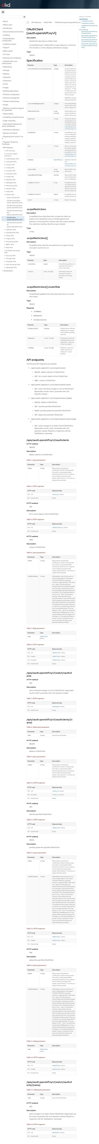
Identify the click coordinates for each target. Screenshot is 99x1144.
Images (6, 88)
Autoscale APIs (11, 162)
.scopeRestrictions (87, 21)
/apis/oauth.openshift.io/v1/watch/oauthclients (89, 36)
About (5, 21)
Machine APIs (10, 180)
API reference (8, 148)
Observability (8, 114)
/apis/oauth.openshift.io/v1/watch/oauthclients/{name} (89, 45)
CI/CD (5, 84)
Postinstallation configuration (8, 40)
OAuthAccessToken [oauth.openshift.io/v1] (14, 202)
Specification (83, 19)
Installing (6, 35)
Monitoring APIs (11, 186)
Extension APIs (11, 174)
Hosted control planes (11, 101)
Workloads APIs (11, 268)
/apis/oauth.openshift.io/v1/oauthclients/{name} (89, 40)
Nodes (5, 105)
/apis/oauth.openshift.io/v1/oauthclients (89, 32)
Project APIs (10, 239)
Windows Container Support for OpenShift (13, 109)
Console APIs (10, 171)
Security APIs (10, 256)
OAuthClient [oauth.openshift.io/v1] (14, 219)
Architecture (7, 28)
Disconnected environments (13, 32)
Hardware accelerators (11, 130)
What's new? (7, 25)
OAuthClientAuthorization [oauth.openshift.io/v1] (14, 213)
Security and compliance (12, 58)
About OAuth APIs (13, 198)
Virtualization (8, 271)
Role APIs (9, 248)
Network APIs (10, 189)
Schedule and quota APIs (12, 252)
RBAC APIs (10, 245)
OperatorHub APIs (12, 233)
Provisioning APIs (12, 242)
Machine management (11, 98)
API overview (10, 151)
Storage (6, 70)
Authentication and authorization (9, 62)
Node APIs (9, 192)
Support (6, 47)
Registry (6, 74)
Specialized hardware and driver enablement (12, 125)
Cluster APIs (10, 165)
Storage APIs (10, 258)
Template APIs (11, 261)
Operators (7, 77)
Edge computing (9, 121)
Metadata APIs (11, 183)
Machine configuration (11, 94)
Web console (8, 51)
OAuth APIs (48, 22)
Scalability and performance (13, 117)
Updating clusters (9, 44)
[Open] (2, 12)
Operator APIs (11, 230)
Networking (7, 67)
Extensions (7, 81)
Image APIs (10, 177)
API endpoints (83, 30)
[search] (24, 17)
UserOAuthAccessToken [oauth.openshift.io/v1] (14, 225)
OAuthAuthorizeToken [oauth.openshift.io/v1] (14, 207)
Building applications (10, 91)
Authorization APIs (12, 159)
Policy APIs (10, 236)
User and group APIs (13, 265)
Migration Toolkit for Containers (10, 143)
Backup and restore (10, 133)
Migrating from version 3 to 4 (12, 137)
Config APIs (10, 168)
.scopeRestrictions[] (87, 23)
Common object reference (10, 155)
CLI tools (6, 54)
